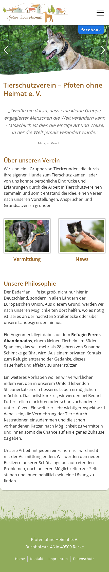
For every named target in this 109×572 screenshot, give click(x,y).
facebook (91, 29)
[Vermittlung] (27, 236)
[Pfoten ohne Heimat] (36, 5)
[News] (82, 236)
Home (20, 558)
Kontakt (36, 558)
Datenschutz (83, 558)
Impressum (58, 558)
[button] (103, 50)
